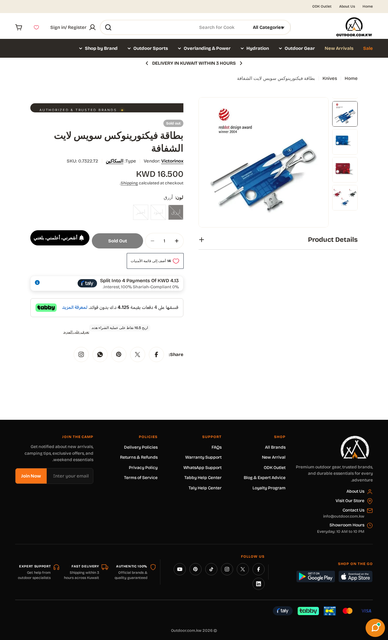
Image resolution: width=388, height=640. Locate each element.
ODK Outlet (322, 6)
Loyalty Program (269, 488)
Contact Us (353, 510)
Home (368, 6)
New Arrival (274, 457)
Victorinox (172, 161)
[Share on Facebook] (156, 354)
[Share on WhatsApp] (100, 354)
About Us (347, 6)
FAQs (217, 447)
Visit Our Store (350, 500)
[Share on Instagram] (81, 354)
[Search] (108, 27)
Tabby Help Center (203, 477)
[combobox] (195, 27)
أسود (157, 215)
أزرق (174, 215)
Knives (330, 78)
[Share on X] (137, 354)
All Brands (275, 447)
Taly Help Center (205, 488)
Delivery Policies (141, 447)
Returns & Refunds (139, 457)
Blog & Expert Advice (265, 477)
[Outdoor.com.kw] (354, 438)
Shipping (129, 183)
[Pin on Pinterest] (118, 354)
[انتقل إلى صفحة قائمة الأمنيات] (36, 27)
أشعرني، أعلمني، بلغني (55, 238)
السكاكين (114, 161)
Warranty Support (203, 457)
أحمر (139, 215)
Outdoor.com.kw (186, 630)
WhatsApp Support (202, 467)
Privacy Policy (143, 467)
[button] (241, 63)
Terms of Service (141, 477)
